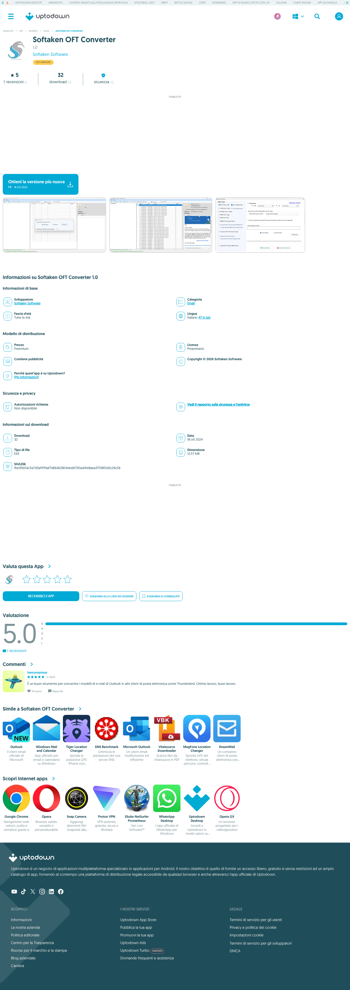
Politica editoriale (25, 935)
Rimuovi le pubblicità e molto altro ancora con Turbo (172, 169)
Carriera (17, 965)
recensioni (14, 82)
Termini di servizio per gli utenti (256, 919)
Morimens (219, 2)
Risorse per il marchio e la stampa (39, 950)
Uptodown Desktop (28, 2)
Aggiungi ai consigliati (163, 596)
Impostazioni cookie (247, 935)
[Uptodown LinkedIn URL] (51, 892)
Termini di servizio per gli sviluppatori (261, 943)
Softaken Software (50, 54)
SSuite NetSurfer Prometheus (136, 818)
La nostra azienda (25, 927)
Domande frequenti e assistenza (147, 958)
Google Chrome (16, 816)
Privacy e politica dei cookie (253, 927)
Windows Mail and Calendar (46, 749)
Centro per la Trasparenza (32, 942)
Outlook (16, 747)
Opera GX (227, 816)
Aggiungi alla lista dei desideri (111, 596)
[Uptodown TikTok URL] (23, 892)
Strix (202, 2)
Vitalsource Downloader (167, 749)
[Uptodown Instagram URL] (42, 892)
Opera (46, 816)
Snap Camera (76, 816)
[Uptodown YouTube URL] (14, 892)
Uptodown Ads (133, 942)
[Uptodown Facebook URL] (60, 892)
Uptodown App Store (138, 919)
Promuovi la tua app (137, 935)
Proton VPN (106, 816)
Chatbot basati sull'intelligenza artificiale (98, 2)
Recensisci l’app (41, 596)
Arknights (55, 2)
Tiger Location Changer (76, 749)
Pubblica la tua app (136, 927)
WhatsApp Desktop (167, 818)
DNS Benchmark (106, 747)
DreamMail (227, 747)
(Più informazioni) (26, 377)
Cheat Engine (302, 2)
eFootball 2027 (145, 2)
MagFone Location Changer (197, 749)
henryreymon (37, 672)
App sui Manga (327, 2)
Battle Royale (183, 2)
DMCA (235, 950)
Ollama (281, 2)
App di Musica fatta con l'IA (251, 2)
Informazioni (21, 919)
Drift (164, 2)
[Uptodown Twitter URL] (33, 892)
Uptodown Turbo (141, 950)
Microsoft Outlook (136, 747)
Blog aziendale (23, 958)
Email (191, 303)
